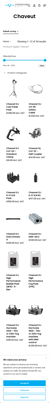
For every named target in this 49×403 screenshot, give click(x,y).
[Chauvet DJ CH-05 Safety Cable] (35, 89)
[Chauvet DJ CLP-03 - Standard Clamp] (13, 133)
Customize (24, 390)
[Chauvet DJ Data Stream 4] (13, 219)
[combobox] (11, 31)
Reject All (24, 397)
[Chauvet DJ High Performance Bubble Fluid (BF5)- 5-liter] (13, 260)
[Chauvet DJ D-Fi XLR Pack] (13, 177)
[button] (44, 5)
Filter (42, 66)
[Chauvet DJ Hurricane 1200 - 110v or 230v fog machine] (13, 310)
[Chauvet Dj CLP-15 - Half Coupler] (35, 133)
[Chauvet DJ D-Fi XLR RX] (35, 177)
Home (6, 41)
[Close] (46, 357)
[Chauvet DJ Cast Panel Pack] (13, 89)
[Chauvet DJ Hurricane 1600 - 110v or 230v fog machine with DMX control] (35, 310)
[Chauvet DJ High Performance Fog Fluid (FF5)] (35, 260)
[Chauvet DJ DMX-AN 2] (35, 219)
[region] (24, 379)
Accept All (24, 383)
